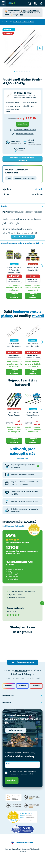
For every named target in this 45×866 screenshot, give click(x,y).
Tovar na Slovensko (25, 842)
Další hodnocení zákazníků (13, 526)
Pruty (9, 178)
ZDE (21, 15)
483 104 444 (21, 670)
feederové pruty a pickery (21, 313)
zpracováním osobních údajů (22, 774)
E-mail (8, 763)
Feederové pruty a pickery (24, 178)
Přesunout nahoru (25, 662)
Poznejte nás (22, 458)
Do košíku (22, 124)
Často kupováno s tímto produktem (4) (20, 243)
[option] (22, 48)
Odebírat (11, 780)
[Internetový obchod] (11, 3)
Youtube (36, 686)
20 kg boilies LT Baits (31, 11)
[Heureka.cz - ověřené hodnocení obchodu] (34, 530)
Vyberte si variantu (14, 296)
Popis (4, 206)
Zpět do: (20, 22)
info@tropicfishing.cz (22, 674)
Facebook (22, 686)
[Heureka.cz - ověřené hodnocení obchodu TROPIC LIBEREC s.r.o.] (23, 817)
